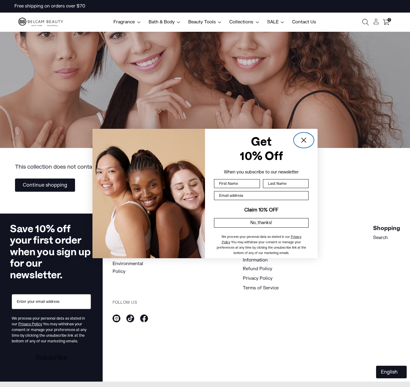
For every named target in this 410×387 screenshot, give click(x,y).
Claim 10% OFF (261, 210)
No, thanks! (261, 222)
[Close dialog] (304, 140)
